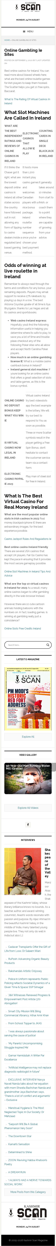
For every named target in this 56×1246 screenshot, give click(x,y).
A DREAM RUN (17, 1172)
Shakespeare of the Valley (48, 863)
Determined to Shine (20, 1152)
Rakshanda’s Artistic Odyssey (25, 971)
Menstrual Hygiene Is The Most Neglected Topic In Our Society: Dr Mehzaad (24, 1112)
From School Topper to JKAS (25, 1023)
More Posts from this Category (28, 1192)
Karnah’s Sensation (19, 1144)
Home (7, 40)
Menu (30, 31)
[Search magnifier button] (48, 645)
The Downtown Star (19, 1136)
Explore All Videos (28, 807)
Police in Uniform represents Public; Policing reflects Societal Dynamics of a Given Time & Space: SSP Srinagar (27, 983)
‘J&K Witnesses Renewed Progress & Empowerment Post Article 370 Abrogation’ (27, 999)
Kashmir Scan (28, 7)
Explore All (28, 736)
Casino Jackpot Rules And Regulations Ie (27, 538)
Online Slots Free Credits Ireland (22, 628)
